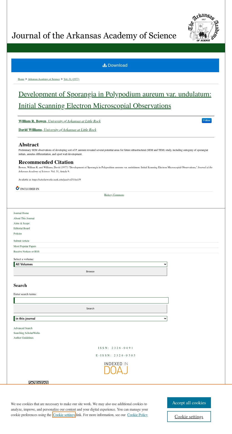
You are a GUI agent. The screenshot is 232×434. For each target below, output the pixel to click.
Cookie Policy (137, 414)
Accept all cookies (189, 402)
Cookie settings (64, 414)
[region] (116, 409)
